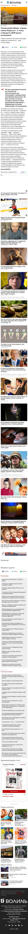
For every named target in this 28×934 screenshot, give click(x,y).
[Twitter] (9, 925)
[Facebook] (6, 925)
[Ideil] (14, 929)
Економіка (13, 5)
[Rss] (22, 925)
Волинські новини (5, 5)
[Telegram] (16, 925)
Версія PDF (22, 764)
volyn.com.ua (19, 892)
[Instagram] (12, 925)
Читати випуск (14, 791)
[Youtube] (19, 925)
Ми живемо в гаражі (8, 796)
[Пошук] (26, 2)
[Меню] (1, 2)
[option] (14, 797)
